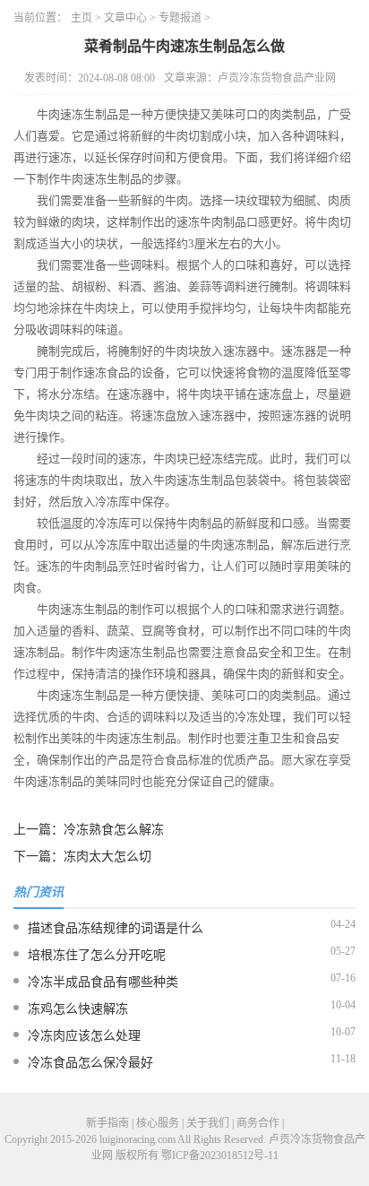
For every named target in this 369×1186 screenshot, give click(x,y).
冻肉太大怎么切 (107, 856)
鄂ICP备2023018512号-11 (220, 1155)
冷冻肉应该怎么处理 (84, 1036)
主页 (81, 18)
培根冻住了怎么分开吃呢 (97, 955)
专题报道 (180, 18)
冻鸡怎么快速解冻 (78, 1009)
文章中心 (125, 18)
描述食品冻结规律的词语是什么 (115, 928)
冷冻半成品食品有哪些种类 (103, 982)
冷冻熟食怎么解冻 (114, 829)
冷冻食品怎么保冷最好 (90, 1062)
